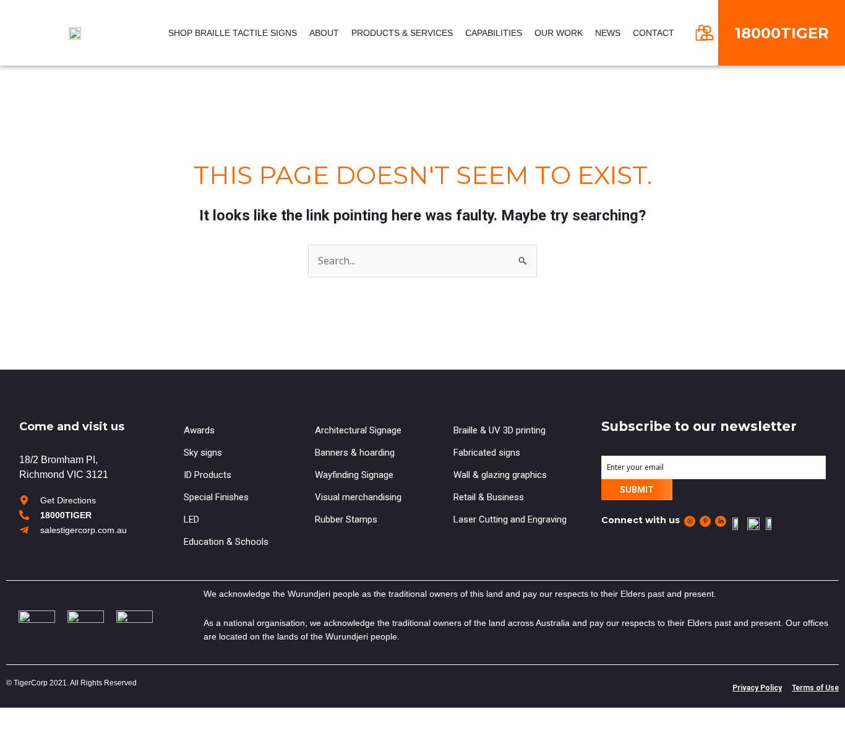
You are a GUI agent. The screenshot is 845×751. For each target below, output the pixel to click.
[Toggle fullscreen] (54, 719)
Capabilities (493, 33)
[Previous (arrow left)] (10, 741)
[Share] (32, 719)
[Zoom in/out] (77, 719)
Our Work (558, 33)
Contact (653, 33)
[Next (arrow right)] (32, 741)
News (607, 33)
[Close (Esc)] (10, 719)
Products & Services (402, 33)
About (324, 33)
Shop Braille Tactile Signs (232, 33)
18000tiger (782, 33)
